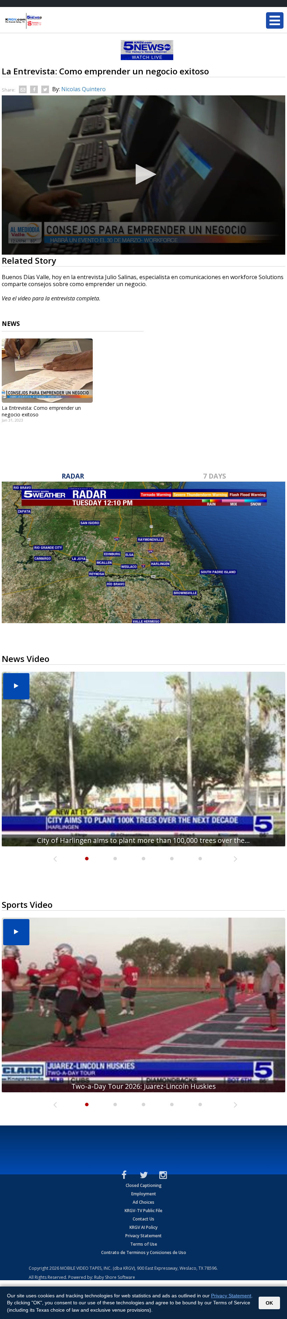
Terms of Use (143, 1244)
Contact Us (143, 1219)
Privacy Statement (143, 1236)
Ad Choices (143, 1202)
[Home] (47, 21)
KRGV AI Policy (144, 1227)
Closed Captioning (144, 1185)
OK (269, 1303)
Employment (143, 1194)
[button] (143, 174)
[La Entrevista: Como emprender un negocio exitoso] (47, 370)
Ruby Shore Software (114, 1277)
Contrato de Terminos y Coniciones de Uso (143, 1252)
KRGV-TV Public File (143, 1211)
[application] (143, 175)
